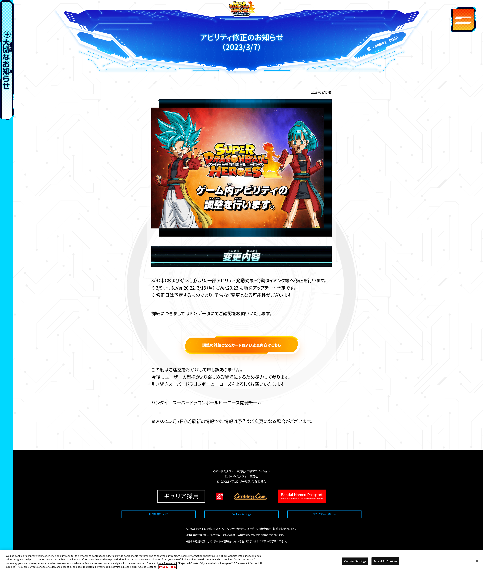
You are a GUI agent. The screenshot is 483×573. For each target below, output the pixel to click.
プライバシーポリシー (324, 514)
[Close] (477, 561)
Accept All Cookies (385, 561)
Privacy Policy (167, 566)
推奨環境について (158, 514)
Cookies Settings (241, 514)
